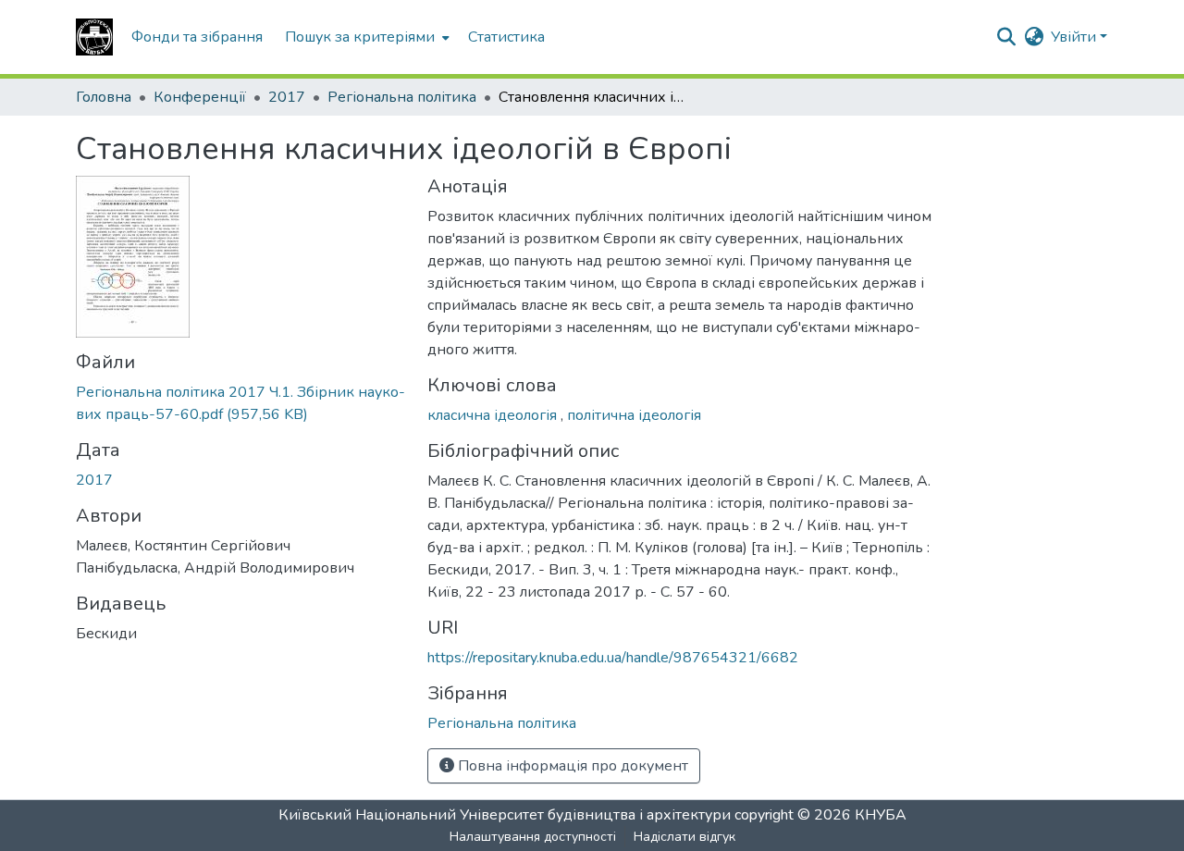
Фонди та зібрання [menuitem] (197, 37)
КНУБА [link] (880, 815)
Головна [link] (103, 97)
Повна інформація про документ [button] (571, 766)
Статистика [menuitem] (506, 37)
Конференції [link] (200, 97)
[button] (94, 37)
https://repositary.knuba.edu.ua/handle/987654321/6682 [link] (612, 658)
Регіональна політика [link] (401, 97)
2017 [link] (286, 97)
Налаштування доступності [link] (533, 836)
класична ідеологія (494, 415)
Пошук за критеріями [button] (360, 37)
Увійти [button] (1075, 37)
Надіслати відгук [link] (684, 836)
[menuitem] (365, 37)
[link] (240, 403)
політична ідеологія (634, 415)
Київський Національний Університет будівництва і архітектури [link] (504, 815)
